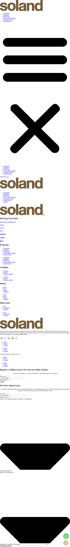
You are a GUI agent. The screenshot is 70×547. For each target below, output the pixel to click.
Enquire (2, 225)
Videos (5, 290)
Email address (4, 380)
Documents (6, 308)
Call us (2, 228)
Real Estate (6, 16)
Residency (6, 15)
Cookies (5, 345)
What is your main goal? (6, 472)
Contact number (4, 378)
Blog (4, 288)
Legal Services (7, 21)
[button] (35, 93)
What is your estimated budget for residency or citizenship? (16, 399)
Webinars (5, 291)
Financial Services (8, 19)
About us (5, 271)
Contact (5, 202)
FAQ (4, 306)
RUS (1, 231)
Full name (3, 376)
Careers (5, 272)
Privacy (5, 343)
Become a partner (8, 274)
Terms (5, 342)
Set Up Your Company (9, 18)
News (5, 287)
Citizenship (6, 13)
